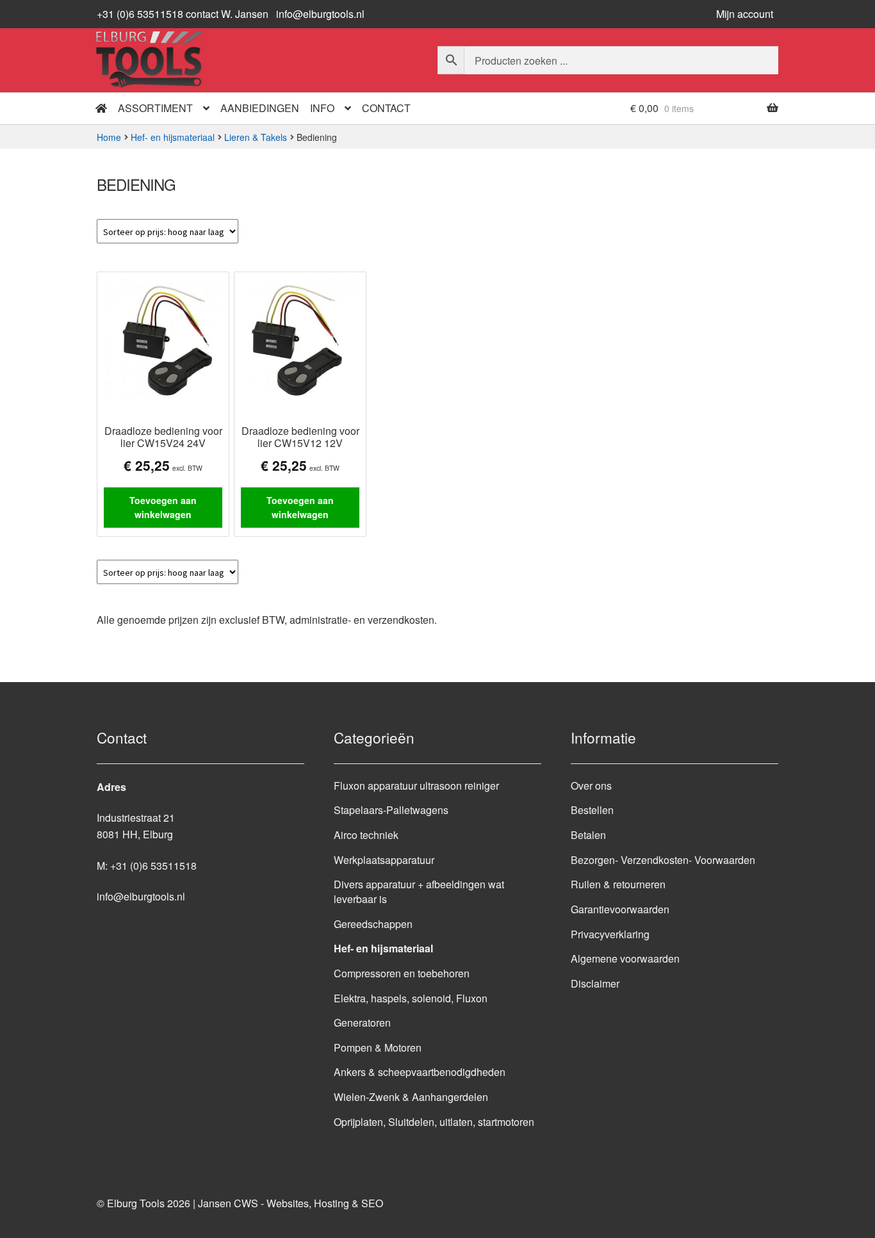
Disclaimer (595, 983)
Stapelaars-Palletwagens (391, 809)
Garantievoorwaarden (620, 909)
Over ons (591, 785)
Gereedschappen (373, 923)
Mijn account (744, 13)
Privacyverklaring (610, 934)
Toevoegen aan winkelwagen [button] (163, 507)
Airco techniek (366, 834)
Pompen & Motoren (377, 1047)
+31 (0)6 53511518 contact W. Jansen (182, 13)
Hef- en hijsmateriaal (173, 137)
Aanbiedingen (259, 108)
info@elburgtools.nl (320, 13)
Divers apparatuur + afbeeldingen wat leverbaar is (419, 891)
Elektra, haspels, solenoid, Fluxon (410, 998)
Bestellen (592, 809)
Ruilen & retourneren (618, 884)
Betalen (588, 834)
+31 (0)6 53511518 (153, 865)
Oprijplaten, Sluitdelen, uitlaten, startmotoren (434, 1121)
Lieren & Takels (255, 137)
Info (322, 108)
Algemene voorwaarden (625, 958)
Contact (386, 108)
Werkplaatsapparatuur (384, 859)
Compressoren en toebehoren (402, 973)
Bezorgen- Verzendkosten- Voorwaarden (663, 859)
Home (109, 137)
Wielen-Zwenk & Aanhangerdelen (411, 1096)
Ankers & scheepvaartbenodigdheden (419, 1071)
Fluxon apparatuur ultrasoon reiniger (416, 785)
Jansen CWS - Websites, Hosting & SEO (290, 1203)
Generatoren (362, 1022)
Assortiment (155, 108)
